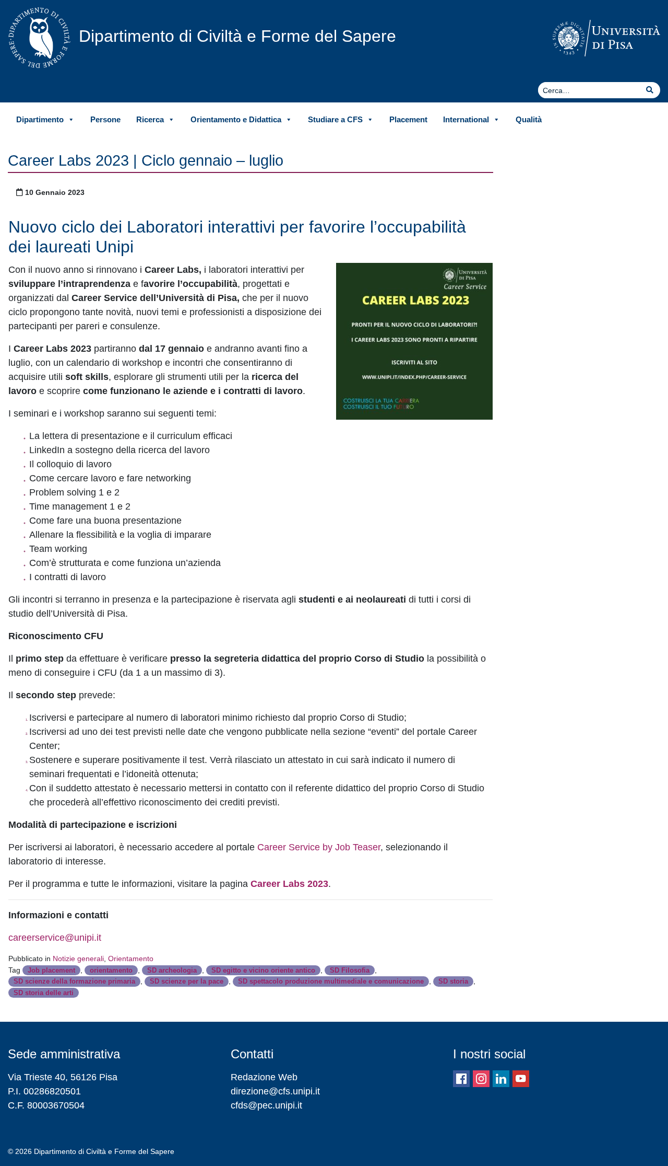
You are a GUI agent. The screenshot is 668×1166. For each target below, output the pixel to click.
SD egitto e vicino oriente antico (263, 970)
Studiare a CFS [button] (335, 119)
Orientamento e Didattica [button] (235, 119)
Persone (105, 119)
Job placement (51, 970)
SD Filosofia (349, 970)
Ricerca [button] (150, 119)
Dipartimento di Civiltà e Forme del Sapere (237, 36)
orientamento (111, 970)
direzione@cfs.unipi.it (275, 1091)
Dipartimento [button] (40, 119)
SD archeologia (172, 970)
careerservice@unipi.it (54, 937)
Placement (408, 119)
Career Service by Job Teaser (318, 847)
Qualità (529, 119)
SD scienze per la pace (186, 981)
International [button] (466, 119)
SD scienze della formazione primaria (74, 981)
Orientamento (130, 958)
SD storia (453, 981)
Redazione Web (264, 1077)
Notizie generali (78, 958)
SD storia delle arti (44, 993)
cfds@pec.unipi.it (266, 1105)
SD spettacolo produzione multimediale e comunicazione (331, 981)
